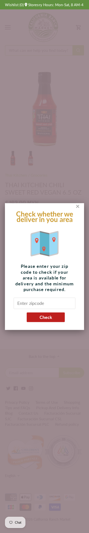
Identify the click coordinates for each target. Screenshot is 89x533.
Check (46, 317)
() (14, 4)
